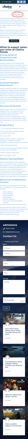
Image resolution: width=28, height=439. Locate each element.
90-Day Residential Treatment (14, 35)
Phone (5, 269)
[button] (20, 6)
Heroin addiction (8, 193)
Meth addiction (7, 197)
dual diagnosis (22, 176)
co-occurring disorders (14, 169)
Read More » (8, 338)
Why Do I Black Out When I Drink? (13, 396)
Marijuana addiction (9, 199)
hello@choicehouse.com (12, 214)
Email (5, 260)
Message (5, 278)
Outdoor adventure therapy (8, 88)
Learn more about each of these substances (13, 204)
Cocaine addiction (8, 195)
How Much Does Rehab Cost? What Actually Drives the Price (13, 331)
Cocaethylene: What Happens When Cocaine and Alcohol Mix (13, 364)
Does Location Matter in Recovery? (13, 425)
